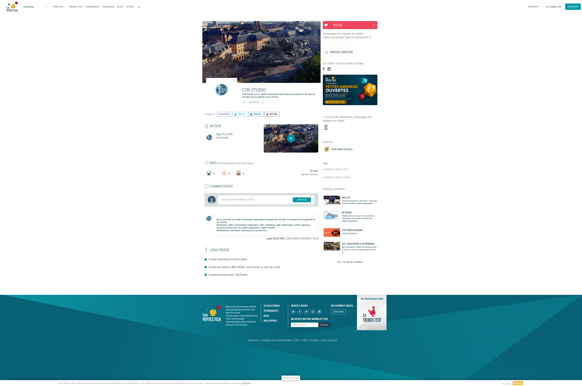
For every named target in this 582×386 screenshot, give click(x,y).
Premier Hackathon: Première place (227, 259)
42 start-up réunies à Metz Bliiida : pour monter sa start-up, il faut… (244, 267)
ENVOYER (302, 200)
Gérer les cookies (291, 378)
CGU (296, 340)
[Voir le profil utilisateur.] (209, 218)
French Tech (76, 7)
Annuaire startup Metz (336, 169)
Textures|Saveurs (352, 230)
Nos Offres (270, 320)
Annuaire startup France (337, 177)
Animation (254, 102)
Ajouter (533, 6)
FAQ (304, 340)
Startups (58, 7)
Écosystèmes (272, 305)
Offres (130, 7)
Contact (314, 340)
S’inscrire (573, 6)
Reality (346, 197)
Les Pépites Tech (12, 7)
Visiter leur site (341, 52)
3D (244, 102)
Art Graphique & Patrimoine (358, 243)
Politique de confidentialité (276, 340)
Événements (93, 7)
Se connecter (553, 7)
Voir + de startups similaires (350, 262)
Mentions (253, 340)
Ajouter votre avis (309, 174)
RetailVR (347, 212)
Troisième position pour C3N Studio (227, 274)
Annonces (108, 7)
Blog (120, 7)
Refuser (247, 383)
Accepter (506, 384)
